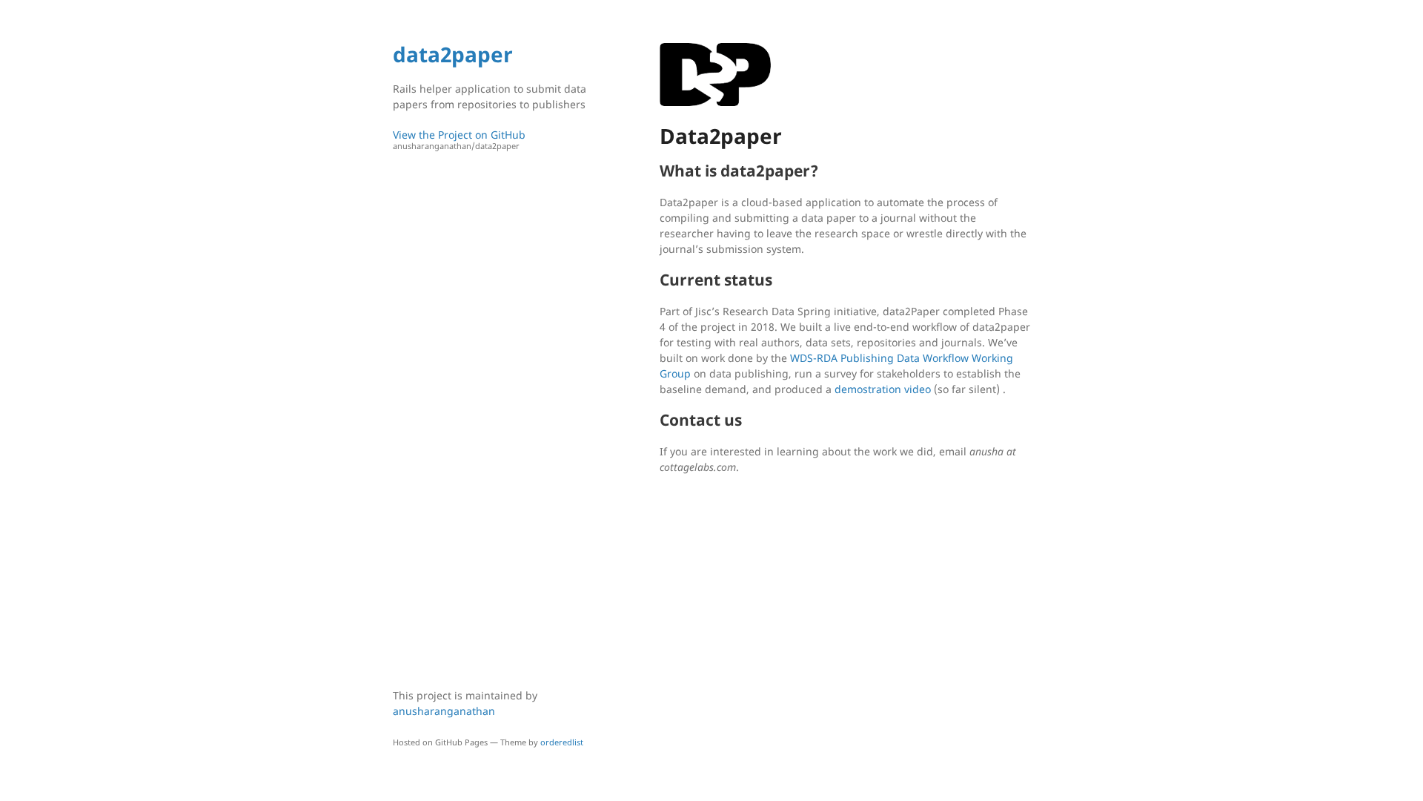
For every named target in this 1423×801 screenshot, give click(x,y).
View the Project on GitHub (459, 139)
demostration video (883, 389)
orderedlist (561, 742)
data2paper (453, 54)
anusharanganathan (444, 711)
